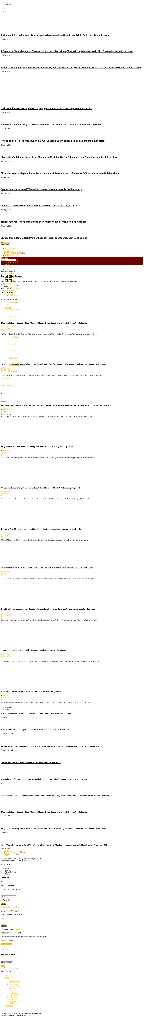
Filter (3, 8)
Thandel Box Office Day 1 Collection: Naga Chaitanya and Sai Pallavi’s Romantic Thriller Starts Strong (44, 779)
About (7, 868)
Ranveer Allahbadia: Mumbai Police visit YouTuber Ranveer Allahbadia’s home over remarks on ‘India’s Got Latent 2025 (51, 746)
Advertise (8, 870)
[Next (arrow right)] (3, 951)
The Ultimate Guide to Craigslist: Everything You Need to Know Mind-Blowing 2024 (36, 713)
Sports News (13, 997)
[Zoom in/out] (7, 949)
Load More (5, 244)
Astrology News (10, 248)
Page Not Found (10, 272)
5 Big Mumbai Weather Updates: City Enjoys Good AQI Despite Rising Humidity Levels (46, 108)
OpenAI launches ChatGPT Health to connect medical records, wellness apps (41, 189)
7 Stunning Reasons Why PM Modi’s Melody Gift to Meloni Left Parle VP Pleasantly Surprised (51, 124)
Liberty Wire (9, 1007)
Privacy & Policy (10, 872)
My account (9, 977)
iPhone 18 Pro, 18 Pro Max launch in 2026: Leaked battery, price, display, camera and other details (53, 140)
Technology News (15, 1001)
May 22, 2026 (5, 370)
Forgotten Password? (8, 907)
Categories (8, 979)
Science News (14, 996)
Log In (18, 929)
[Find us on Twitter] (1, 882)
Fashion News (9, 266)
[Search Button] (17, 260)
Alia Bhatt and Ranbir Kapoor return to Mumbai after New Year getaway (39, 205)
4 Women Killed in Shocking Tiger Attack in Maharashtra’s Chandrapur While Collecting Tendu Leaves (55, 35)
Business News (14, 983)
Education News (14, 986)
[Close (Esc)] (1, 949)
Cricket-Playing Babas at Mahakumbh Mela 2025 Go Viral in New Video (31, 763)
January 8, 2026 (6, 535)
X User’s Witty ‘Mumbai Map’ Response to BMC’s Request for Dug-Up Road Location (36, 730)
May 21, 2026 (5, 411)
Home (3, 272)
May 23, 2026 (5, 329)
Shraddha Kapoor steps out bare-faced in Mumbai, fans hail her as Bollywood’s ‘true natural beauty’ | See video (60, 173)
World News (13, 372)
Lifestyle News (14, 994)
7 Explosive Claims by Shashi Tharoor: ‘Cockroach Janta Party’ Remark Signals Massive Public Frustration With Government (67, 51)
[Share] (3, 949)
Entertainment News (12, 262)
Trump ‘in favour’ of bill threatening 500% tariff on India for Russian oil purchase (43, 221)
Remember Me (8, 900)
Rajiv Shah (6, 327)
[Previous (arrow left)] (1, 951)
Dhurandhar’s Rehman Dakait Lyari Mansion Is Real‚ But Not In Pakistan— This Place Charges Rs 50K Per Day (59, 157)
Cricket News (13, 984)
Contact (7, 874)
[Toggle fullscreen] (5, 949)
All (5, 11)
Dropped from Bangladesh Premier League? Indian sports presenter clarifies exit (44, 238)
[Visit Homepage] (14, 256)
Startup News (9, 284)
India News (12, 330)
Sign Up (18, 907)
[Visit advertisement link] (15, 96)
